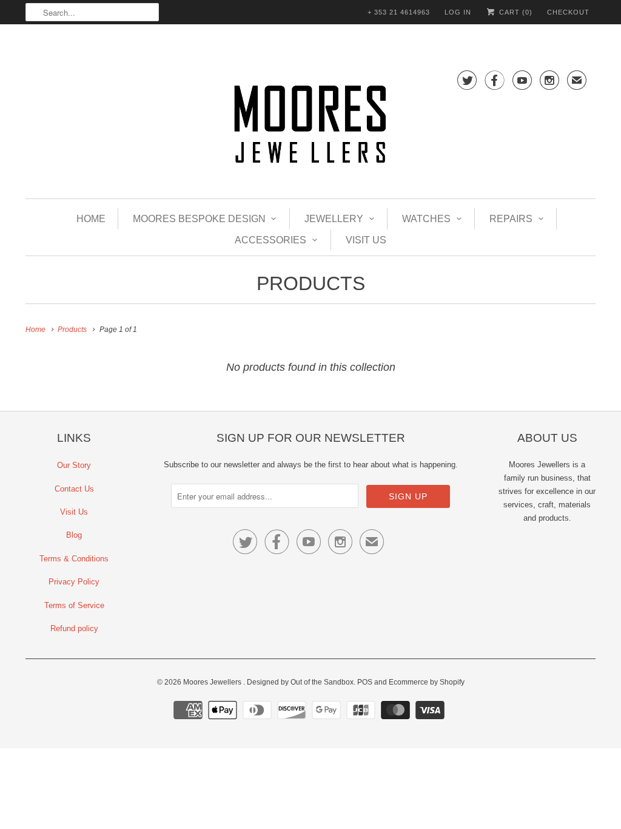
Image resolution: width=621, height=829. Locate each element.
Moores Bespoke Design (199, 219)
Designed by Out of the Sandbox (300, 682)
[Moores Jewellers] (310, 126)
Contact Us (74, 488)
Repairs (510, 219)
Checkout (568, 12)
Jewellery (333, 219)
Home (91, 219)
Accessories (270, 240)
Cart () (514, 12)
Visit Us (366, 240)
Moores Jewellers (213, 682)
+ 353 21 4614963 (399, 12)
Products (311, 283)
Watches (426, 219)
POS (364, 682)
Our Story (74, 465)
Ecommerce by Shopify (427, 682)
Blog (74, 535)
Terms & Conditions (74, 558)
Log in (458, 12)
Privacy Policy (74, 581)
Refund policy (74, 628)
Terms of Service (74, 605)
